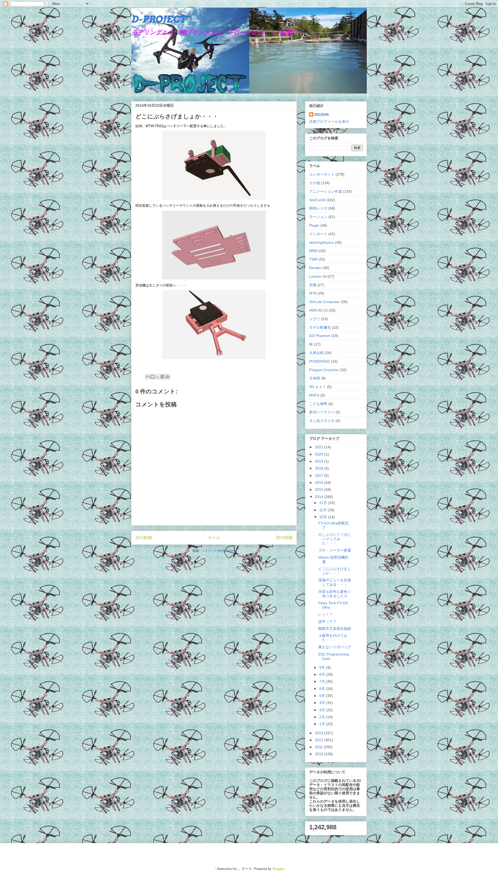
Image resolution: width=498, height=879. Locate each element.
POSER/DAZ (319, 361)
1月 (322, 724)
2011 (319, 747)
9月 (322, 667)
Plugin (314, 225)
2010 (319, 754)
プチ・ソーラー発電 (334, 550)
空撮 (312, 285)
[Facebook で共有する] (162, 376)
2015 (319, 489)
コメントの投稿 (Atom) (218, 551)
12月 (323, 503)
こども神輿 (318, 404)
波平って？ (327, 621)
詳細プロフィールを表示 (329, 121)
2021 (319, 447)
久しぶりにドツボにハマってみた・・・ (334, 538)
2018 (319, 468)
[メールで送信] (147, 376)
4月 (322, 703)
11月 (323, 510)
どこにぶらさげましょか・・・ (334, 571)
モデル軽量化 (320, 327)
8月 (322, 674)
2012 (319, 740)
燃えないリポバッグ (334, 647)
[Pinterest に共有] (167, 376)
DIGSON (321, 114)
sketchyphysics (321, 242)
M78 (312, 293)
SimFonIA (317, 200)
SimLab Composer (324, 302)
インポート (318, 234)
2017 (319, 475)
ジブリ (314, 319)
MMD (313, 251)
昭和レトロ (318, 208)
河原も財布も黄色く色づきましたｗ (334, 593)
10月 (323, 517)
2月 (322, 717)
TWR (313, 259)
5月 (322, 696)
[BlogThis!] (152, 376)
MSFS (314, 395)
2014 (319, 497)
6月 (322, 689)
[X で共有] (157, 376)
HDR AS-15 (318, 310)
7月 (322, 681)
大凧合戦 (316, 353)
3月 (322, 710)
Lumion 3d (318, 276)
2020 (319, 454)
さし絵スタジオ (322, 421)
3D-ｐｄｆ (317, 387)
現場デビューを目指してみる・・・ (334, 582)
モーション (318, 217)
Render (315, 268)
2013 (319, 733)
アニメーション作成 (325, 191)
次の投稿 (143, 537)
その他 (314, 183)
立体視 (314, 378)
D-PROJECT (158, 19)
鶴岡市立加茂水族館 (334, 628)
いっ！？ (325, 614)
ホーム (214, 537)
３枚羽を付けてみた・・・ (332, 637)
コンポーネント (322, 174)
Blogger (278, 869)
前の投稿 (284, 537)
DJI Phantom (319, 336)
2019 (319, 461)
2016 (319, 482)
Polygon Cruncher (324, 370)
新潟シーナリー (322, 412)
